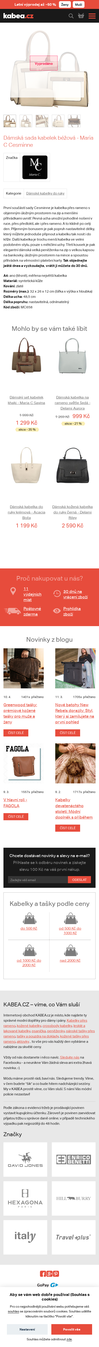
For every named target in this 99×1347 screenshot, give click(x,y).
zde (69, 1339)
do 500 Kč (28, 928)
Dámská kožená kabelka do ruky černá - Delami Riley (72, 512)
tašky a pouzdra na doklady (38, 1036)
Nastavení (27, 1329)
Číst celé (16, 733)
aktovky (23, 1041)
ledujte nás (70, 1057)
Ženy (65, 4)
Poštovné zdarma (32, 611)
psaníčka (39, 1031)
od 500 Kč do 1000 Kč (70, 930)
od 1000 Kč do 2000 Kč (29, 962)
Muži (78, 4)
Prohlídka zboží (72, 611)
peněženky (56, 1031)
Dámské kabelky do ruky (45, 193)
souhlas (13, 1311)
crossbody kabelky (57, 1026)
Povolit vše (71, 1329)
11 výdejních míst (32, 594)
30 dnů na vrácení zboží (75, 594)
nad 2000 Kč (70, 960)
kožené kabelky (29, 1026)
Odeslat (79, 880)
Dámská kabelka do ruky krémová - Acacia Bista (26, 512)
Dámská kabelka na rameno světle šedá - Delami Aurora (72, 402)
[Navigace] (91, 16)
